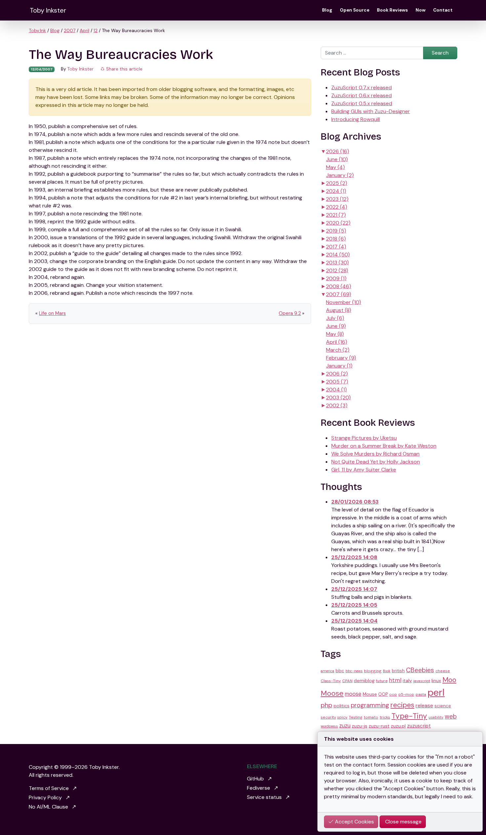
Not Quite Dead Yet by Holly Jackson (375, 461)
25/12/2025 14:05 (354, 604)
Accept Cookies (354, 821)
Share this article (123, 69)
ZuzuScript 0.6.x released (361, 95)
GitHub (255, 778)
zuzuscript (419, 726)
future (381, 680)
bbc (340, 671)
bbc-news (354, 671)
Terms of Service (49, 788)
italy (407, 680)
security (328, 717)
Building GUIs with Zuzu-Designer (370, 111)
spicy (342, 717)
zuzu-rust (379, 726)
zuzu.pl (398, 726)
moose (353, 693)
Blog (327, 10)
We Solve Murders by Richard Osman (375, 453)
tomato (371, 717)
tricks (385, 717)
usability (435, 717)
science (442, 706)
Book (386, 671)
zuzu (344, 725)
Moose (332, 693)
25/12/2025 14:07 (354, 589)
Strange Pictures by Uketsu (364, 437)
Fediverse (258, 787)
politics (341, 706)
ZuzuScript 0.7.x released (361, 87)
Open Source (354, 10)
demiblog (364, 680)
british (398, 671)
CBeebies (420, 670)
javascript (421, 681)
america (327, 671)
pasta (421, 694)
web (451, 717)
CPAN (347, 680)
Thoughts (341, 487)
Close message (403, 821)
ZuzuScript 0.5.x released (361, 103)
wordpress (329, 726)
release (424, 705)
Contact (443, 10)
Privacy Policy (45, 797)
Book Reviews (392, 10)
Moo (449, 679)
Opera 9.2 (290, 313)
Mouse (370, 694)
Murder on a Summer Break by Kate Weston (383, 445)
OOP (383, 694)
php (326, 705)
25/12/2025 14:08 (354, 557)
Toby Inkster (48, 10)
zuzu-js (359, 726)
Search (440, 52)
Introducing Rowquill (355, 119)
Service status (264, 797)
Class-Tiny (331, 680)
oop (393, 694)
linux (436, 680)
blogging (373, 671)
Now (420, 10)
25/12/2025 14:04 (354, 620)
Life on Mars (52, 313)
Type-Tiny (409, 716)
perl (436, 692)
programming (370, 705)
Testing (355, 717)
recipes (402, 705)
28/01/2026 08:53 (355, 501)
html (395, 680)
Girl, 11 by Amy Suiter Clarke (363, 469)
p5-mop (406, 694)
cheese (442, 671)
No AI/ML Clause (48, 806)
